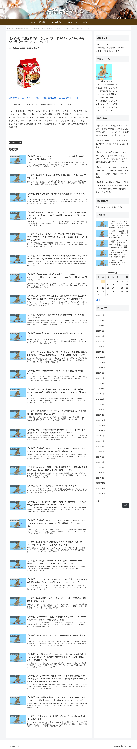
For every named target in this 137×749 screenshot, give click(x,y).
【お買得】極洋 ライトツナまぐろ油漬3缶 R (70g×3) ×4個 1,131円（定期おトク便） (112, 144)
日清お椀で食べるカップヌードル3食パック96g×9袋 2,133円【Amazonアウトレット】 (44, 98)
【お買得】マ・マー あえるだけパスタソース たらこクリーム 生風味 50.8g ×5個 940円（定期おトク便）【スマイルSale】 (112, 172)
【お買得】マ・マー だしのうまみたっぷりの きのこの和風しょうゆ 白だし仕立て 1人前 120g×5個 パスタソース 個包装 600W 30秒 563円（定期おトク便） (112, 130)
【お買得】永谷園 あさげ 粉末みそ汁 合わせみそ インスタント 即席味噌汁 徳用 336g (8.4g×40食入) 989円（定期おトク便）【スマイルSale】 (112, 187)
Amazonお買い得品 (16, 142)
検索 (97, 501)
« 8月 (98, 300)
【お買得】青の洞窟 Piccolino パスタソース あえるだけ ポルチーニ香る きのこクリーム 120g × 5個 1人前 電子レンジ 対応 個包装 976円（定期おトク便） (112, 157)
